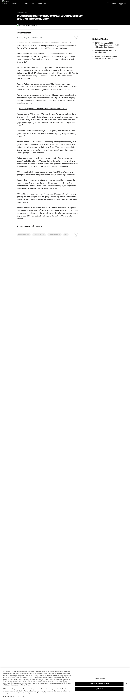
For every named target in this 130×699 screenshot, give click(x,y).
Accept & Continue (99, 689)
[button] (45, 3)
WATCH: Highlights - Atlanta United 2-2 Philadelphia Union (43, 109)
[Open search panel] (108, 3)
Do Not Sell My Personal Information (14, 697)
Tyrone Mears (30, 48)
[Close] (127, 683)
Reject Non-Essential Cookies (99, 683)
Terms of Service (28, 689)
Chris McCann (23, 234)
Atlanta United (54, 234)
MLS (65, 234)
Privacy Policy (25, 685)
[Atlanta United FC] (5, 3)
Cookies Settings (99, 678)
